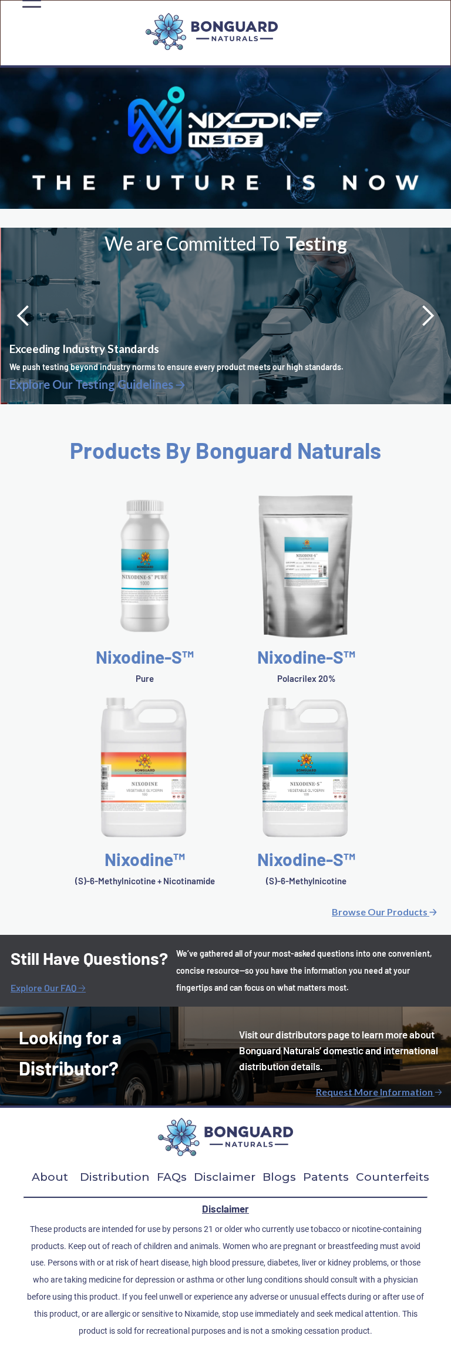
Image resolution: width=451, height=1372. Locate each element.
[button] (23, 316)
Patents (326, 1177)
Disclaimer (224, 1177)
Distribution (115, 1177)
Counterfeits (392, 1177)
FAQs (172, 1177)
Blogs (279, 1177)
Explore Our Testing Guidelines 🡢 (97, 385)
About (50, 1177)
